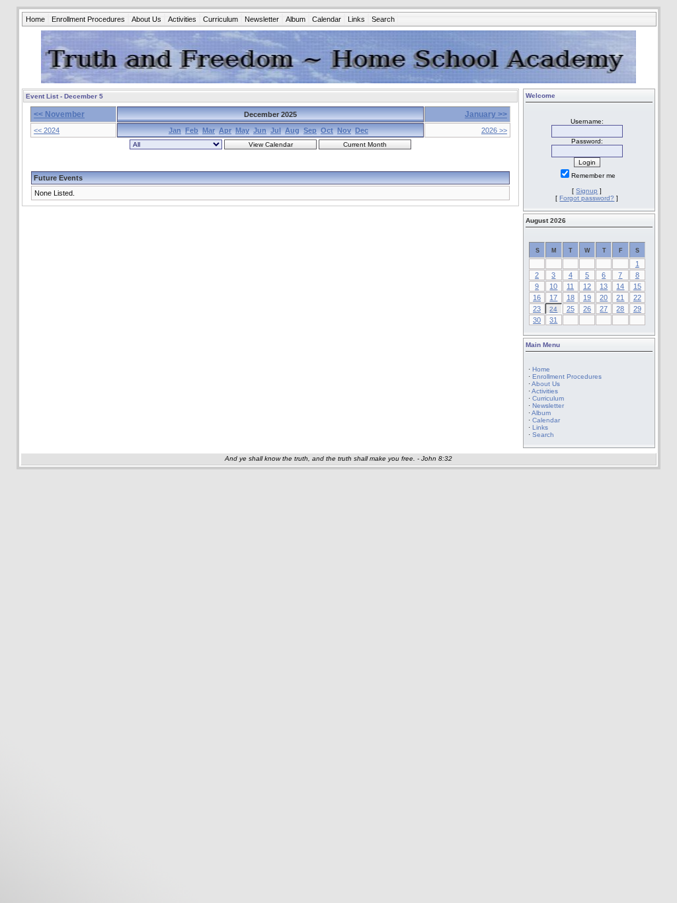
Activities (182, 19)
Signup (587, 190)
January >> (486, 114)
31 (553, 320)
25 (571, 309)
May (242, 130)
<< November (59, 114)
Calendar (326, 19)
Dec (361, 130)
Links (356, 19)
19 (587, 297)
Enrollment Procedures (88, 19)
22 (637, 297)
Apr (225, 130)
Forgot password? (586, 198)
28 (620, 309)
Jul (275, 130)
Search (383, 19)
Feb (191, 130)
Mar (208, 130)
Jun (259, 130)
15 (637, 286)
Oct (327, 130)
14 (620, 286)
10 (553, 286)
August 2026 (546, 220)
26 (587, 309)
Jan (175, 130)
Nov (344, 130)
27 (604, 309)
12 (587, 286)
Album (295, 19)
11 (570, 286)
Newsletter (262, 19)
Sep (310, 130)
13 (604, 286)
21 (620, 297)
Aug (292, 130)
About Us (146, 19)
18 (571, 297)
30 (537, 320)
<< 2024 (47, 130)
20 (604, 297)
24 (553, 309)
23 (537, 309)
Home (35, 19)
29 (637, 309)
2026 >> (494, 130)
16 (537, 297)
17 (553, 297)
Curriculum (220, 19)
